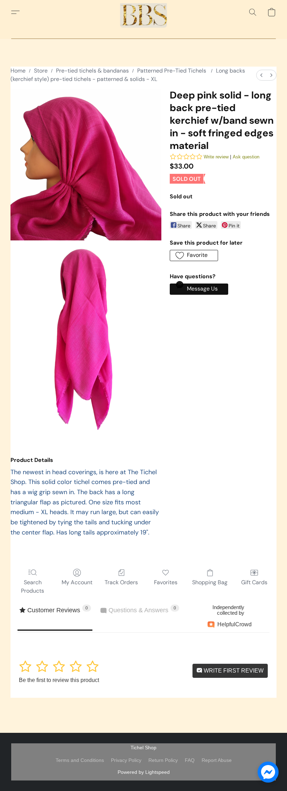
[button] (143, 12)
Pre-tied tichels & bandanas (92, 70)
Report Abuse (217, 760)
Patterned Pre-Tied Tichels (172, 70)
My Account (77, 582)
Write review (216, 156)
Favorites (165, 582)
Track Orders (121, 582)
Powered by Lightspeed (144, 772)
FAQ (190, 760)
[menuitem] (261, 75)
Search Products (32, 586)
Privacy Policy (126, 760)
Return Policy (163, 760)
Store (41, 70)
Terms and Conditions (80, 760)
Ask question (246, 156)
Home (18, 70)
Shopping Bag (209, 582)
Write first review (233, 671)
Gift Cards (254, 582)
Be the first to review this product (59, 680)
